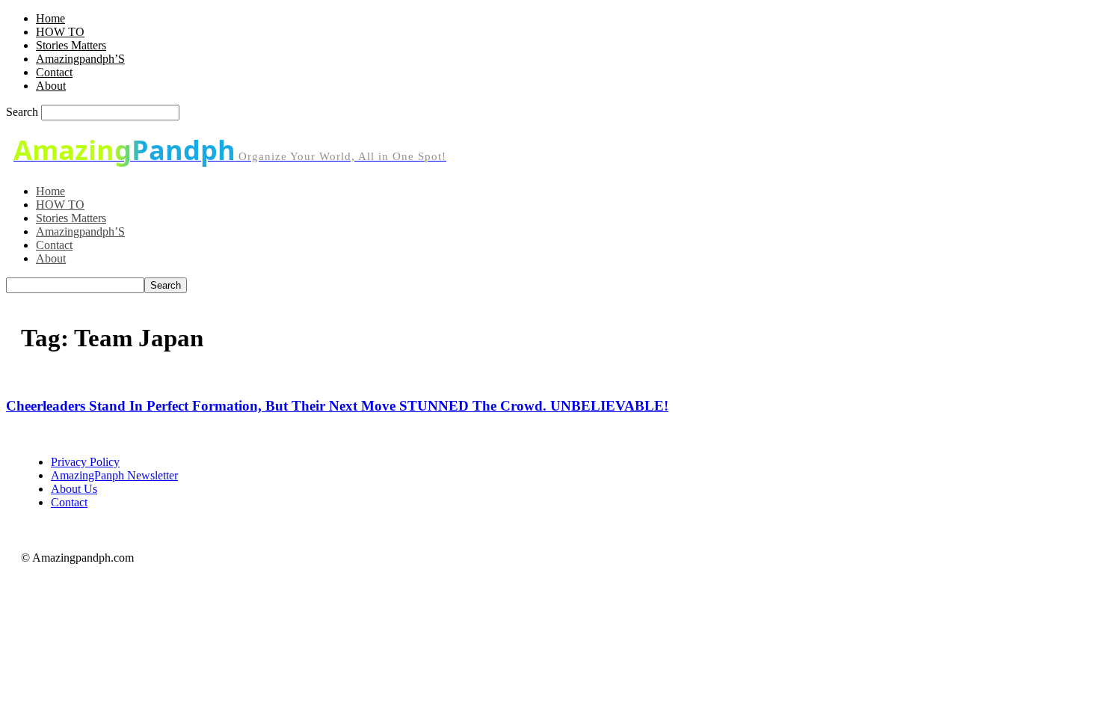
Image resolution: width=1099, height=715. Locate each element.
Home (50, 18)
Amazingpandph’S (80, 58)
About (51, 85)
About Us (74, 488)
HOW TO (60, 31)
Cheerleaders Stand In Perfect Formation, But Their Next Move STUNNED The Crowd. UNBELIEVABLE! (337, 406)
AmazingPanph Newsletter (114, 475)
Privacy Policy (85, 461)
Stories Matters (71, 45)
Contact (54, 72)
